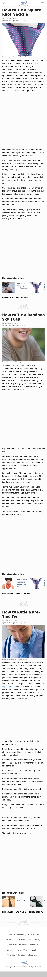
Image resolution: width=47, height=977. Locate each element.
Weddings (37, 939)
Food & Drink (33, 934)
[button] (4, 3)
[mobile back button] (4, 3)
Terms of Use (21, 950)
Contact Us (33, 945)
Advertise (23, 945)
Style (29, 939)
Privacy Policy (34, 950)
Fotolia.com (28, 57)
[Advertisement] (23, 122)
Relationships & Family (15, 939)
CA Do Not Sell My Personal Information (23, 955)
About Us (13, 945)
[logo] (23, 3)
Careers (10, 950)
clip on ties (7, 686)
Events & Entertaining (17, 934)
